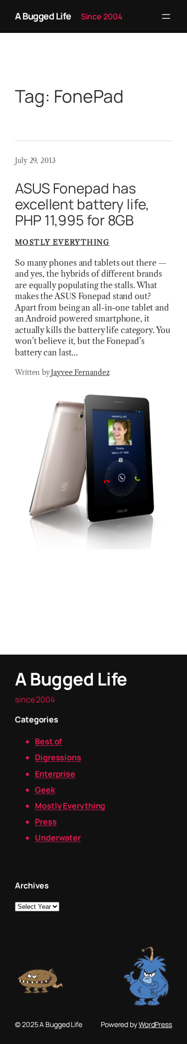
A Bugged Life (43, 16)
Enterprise (55, 773)
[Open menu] (166, 16)
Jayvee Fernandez (80, 372)
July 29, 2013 (35, 160)
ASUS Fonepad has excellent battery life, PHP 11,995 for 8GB (82, 204)
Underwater (58, 837)
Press (46, 821)
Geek (45, 789)
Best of (48, 741)
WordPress (155, 1024)
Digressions (58, 757)
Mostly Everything (62, 242)
